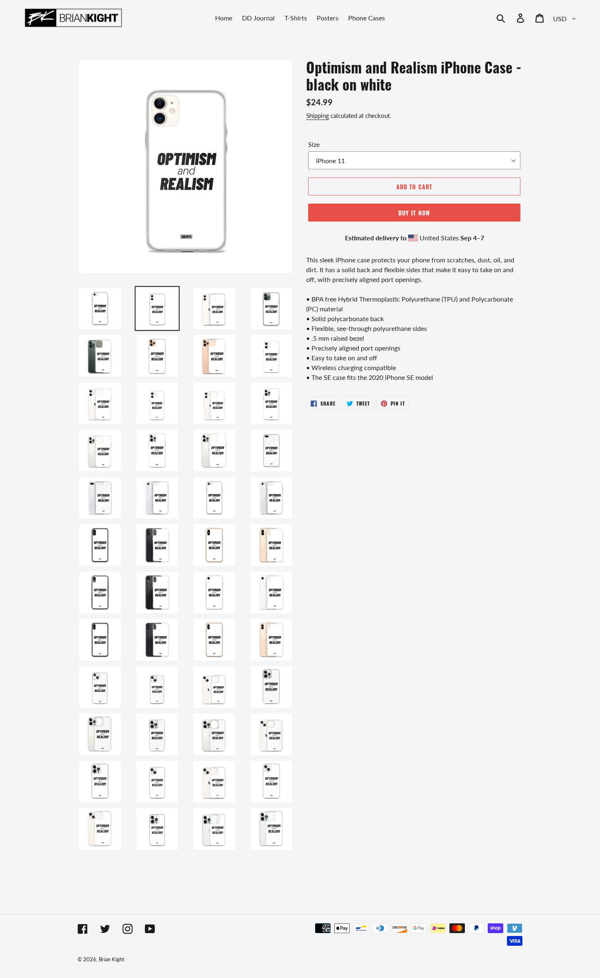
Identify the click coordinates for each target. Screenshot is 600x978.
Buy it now (414, 212)
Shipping (317, 115)
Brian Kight (111, 959)
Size (314, 144)
